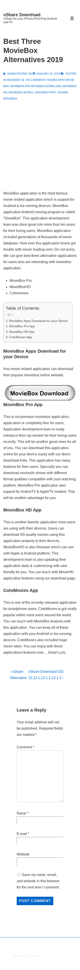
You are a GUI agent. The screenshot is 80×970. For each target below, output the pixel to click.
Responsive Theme (26, 956)
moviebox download (46, 86)
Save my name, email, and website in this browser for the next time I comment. (38, 881)
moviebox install (21, 92)
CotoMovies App (20, 337)
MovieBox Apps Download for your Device (38, 321)
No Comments (36, 80)
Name (21, 813)
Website (23, 854)
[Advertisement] (40, 144)
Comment (25, 747)
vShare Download (21, 14)
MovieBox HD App (21, 332)
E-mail (22, 834)
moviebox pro (45, 92)
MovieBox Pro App (22, 326)
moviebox (14, 80)
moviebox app (20, 86)
